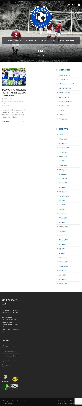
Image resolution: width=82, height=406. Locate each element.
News (62, 40)
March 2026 (62, 135)
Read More (5, 121)
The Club (18, 40)
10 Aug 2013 (8, 99)
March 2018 (62, 235)
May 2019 (62, 205)
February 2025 (63, 165)
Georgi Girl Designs (74, 403)
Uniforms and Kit (10, 356)
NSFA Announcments (65, 84)
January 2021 (63, 187)
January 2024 (63, 174)
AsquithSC (7, 106)
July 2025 (61, 161)
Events (7, 366)
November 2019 (64, 196)
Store (53, 40)
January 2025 (63, 170)
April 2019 (62, 209)
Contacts (70, 40)
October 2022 (63, 178)
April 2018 (62, 231)
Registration (31, 40)
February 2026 (63, 139)
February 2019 (63, 218)
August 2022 (63, 183)
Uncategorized (9, 346)
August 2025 (63, 156)
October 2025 (63, 152)
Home (10, 40)
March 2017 (62, 257)
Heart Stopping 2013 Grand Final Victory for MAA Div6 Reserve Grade (14, 93)
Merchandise (9, 361)
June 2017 (62, 253)
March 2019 (62, 214)
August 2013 (63, 284)
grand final (7, 101)
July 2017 (61, 249)
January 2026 (63, 143)
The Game (62, 119)
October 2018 (63, 227)
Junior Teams (63, 93)
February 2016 (63, 266)
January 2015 (63, 279)
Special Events (63, 88)
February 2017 (63, 262)
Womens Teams (64, 101)
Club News (62, 79)
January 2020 (63, 192)
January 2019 (63, 222)
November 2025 (64, 148)
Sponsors (44, 40)
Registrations (9, 351)
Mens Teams (63, 97)
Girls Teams (63, 106)
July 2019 (61, 200)
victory (14, 101)
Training (61, 115)
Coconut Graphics (71, 401)
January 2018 (63, 244)
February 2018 (63, 240)
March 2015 (62, 275)
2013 (18, 101)
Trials (60, 110)
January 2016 (63, 271)
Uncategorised (63, 75)
